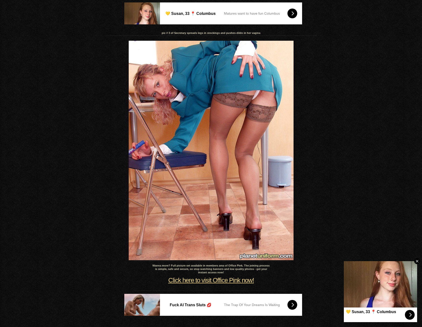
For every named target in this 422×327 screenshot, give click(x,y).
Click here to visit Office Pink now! (211, 280)
